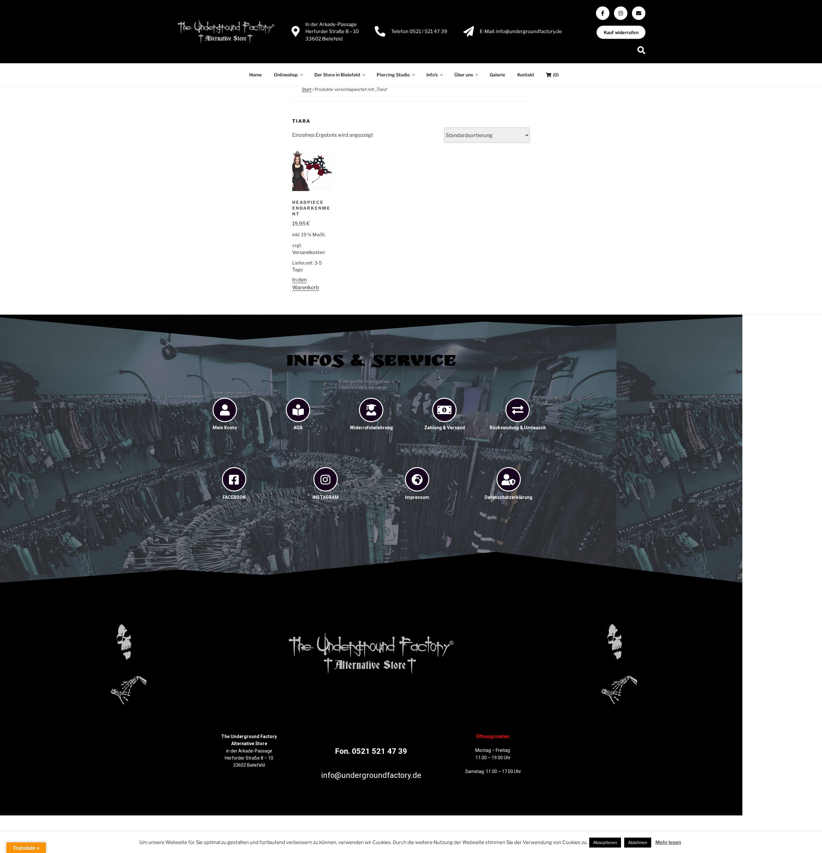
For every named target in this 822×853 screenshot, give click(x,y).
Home (255, 74)
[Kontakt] (638, 13)
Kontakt (525, 74)
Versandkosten (308, 252)
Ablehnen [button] (637, 842)
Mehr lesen (668, 842)
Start (306, 89)
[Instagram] (620, 13)
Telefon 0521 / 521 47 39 (419, 31)
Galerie (497, 74)
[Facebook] (602, 13)
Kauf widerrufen (621, 32)
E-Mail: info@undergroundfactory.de (521, 31)
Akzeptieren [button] (605, 842)
